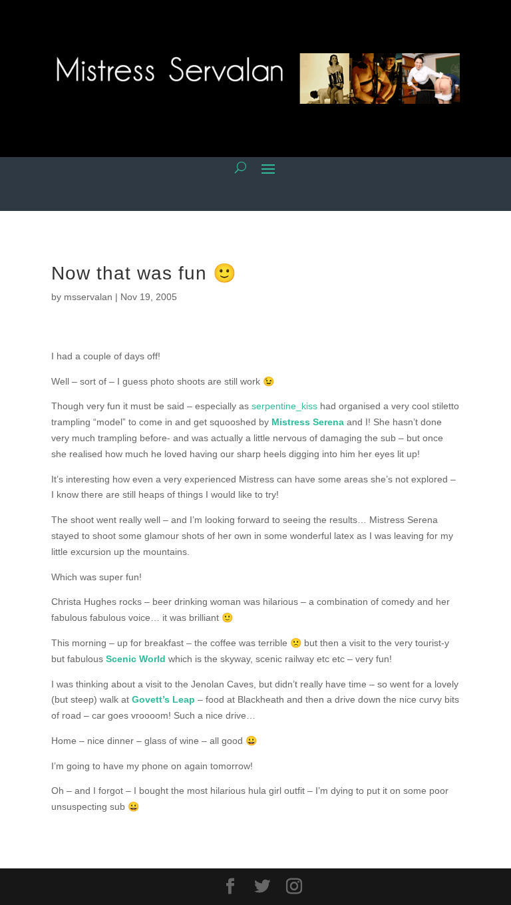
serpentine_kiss (284, 406)
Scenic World (136, 658)
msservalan (88, 296)
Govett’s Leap (163, 699)
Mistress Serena (307, 422)
